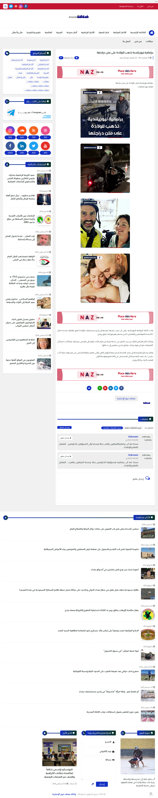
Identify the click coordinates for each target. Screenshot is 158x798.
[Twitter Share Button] (116, 388)
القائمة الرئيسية (138, 32)
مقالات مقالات (33, 82)
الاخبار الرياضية (17, 60)
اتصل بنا (140, 6)
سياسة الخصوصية (126, 6)
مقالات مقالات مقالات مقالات (37, 90)
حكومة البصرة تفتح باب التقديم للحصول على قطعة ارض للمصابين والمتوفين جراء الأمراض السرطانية (91, 549)
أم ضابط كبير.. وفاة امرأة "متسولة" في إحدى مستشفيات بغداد (109, 691)
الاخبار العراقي (43, 64)
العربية (59, 32)
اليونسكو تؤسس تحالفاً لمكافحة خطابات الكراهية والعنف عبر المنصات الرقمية (59, 773)
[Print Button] (89, 388)
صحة (20, 73)
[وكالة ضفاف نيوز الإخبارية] (79, 16)
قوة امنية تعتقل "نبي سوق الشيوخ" (121, 651)
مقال (10, 77)
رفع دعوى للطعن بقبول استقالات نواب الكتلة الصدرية (113, 712)
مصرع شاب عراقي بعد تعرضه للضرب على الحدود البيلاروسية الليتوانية (106, 671)
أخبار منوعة (72, 32)
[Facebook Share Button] (121, 388)
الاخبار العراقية (43, 69)
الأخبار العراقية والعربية (24, 69)
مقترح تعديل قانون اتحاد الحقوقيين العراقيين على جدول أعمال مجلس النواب (20, 322)
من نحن (150, 6)
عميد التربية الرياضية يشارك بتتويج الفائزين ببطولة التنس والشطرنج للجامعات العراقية (21, 178)
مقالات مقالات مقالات (40, 86)
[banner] (105, 72)
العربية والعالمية (33, 73)
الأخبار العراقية (119, 32)
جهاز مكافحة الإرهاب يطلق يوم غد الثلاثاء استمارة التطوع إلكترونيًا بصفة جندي (102, 610)
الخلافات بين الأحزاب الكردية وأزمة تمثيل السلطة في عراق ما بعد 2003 (21, 218)
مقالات (149, 41)
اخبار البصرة (104, 32)
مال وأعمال (17, 32)
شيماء (72, 784)
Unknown (133, 436)
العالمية (48, 32)
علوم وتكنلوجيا (34, 32)
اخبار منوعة (31, 60)
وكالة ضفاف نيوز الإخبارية (64, 794)
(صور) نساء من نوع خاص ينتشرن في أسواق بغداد (115, 569)
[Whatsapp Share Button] (100, 388)
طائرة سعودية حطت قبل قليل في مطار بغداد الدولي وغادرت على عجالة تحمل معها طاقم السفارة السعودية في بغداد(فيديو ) (79, 590)
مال (31, 77)
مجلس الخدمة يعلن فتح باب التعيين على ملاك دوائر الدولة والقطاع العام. (104, 529)
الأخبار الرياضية (88, 32)
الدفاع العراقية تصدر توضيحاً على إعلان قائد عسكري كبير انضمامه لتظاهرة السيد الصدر (98, 630)
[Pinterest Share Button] (110, 388)
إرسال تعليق (64, 427)
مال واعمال (20, 77)
